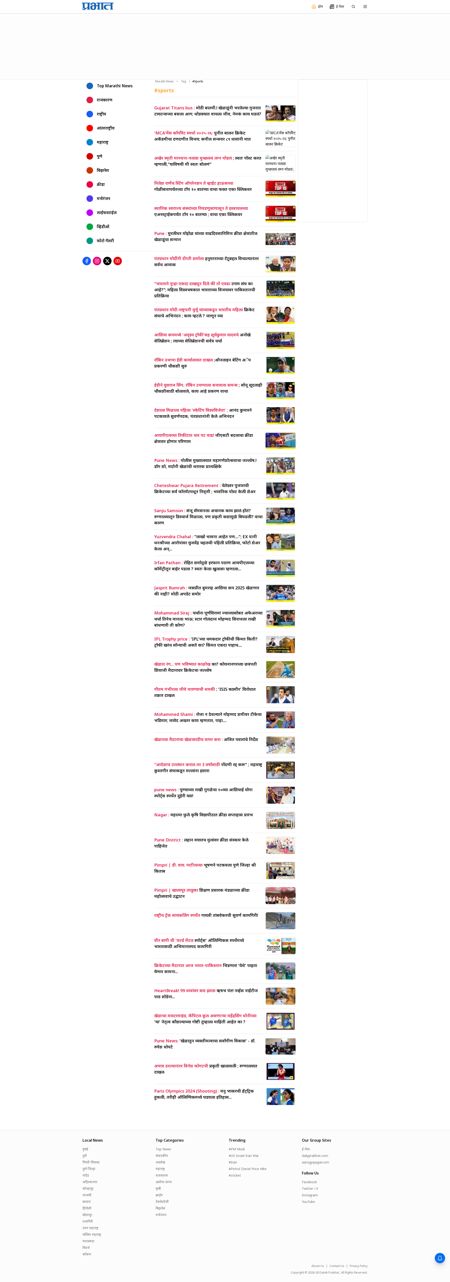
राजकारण (162, 1175)
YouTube (308, 1201)
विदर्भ (86, 1247)
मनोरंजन (161, 1215)
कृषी (158, 1188)
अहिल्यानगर (89, 1182)
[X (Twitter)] (107, 261)
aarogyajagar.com (315, 1162)
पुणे (84, 1155)
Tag (183, 81)
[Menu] (365, 6)
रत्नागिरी (87, 1221)
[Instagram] (97, 261)
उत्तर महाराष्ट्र (90, 1228)
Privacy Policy (359, 1266)
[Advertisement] (225, 45)
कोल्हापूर (88, 1188)
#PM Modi (237, 1149)
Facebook (309, 1182)
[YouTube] (117, 261)
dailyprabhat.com (315, 1155)
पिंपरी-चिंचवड (91, 1162)
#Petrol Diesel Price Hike (247, 1169)
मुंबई (85, 1149)
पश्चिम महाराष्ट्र (91, 1234)
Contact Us (337, 1266)
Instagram (310, 1195)
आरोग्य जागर (164, 1182)
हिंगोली (86, 1208)
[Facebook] (86, 261)
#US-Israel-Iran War (244, 1155)
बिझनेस (160, 1208)
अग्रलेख (160, 1162)
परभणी (86, 1195)
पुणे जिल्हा (88, 1169)
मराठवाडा (88, 1241)
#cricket (235, 1175)
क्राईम (159, 1195)
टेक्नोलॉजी (162, 1201)
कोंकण (86, 1254)
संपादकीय (162, 1155)
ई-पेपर (306, 1149)
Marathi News (164, 81)
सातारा (86, 1201)
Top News (163, 1149)
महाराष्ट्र (160, 1169)
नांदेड (85, 1175)
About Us (317, 1266)
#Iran (233, 1162)
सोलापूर (87, 1215)
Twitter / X (310, 1188)
